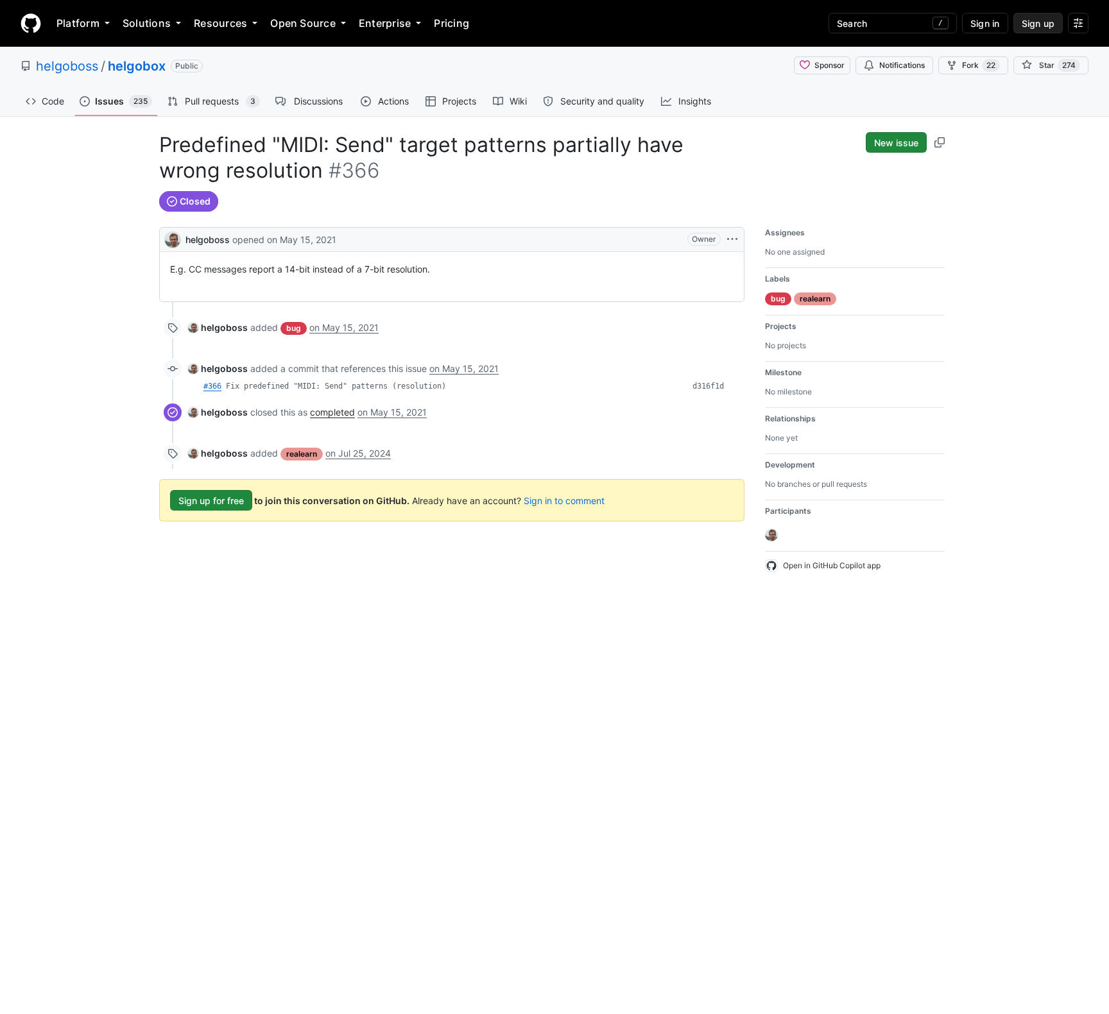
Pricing (451, 23)
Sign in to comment (564, 500)
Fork (978, 65)
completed (332, 412)
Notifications (902, 65)
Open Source (303, 23)
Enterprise (385, 23)
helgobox (137, 66)
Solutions (147, 23)
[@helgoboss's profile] (172, 238)
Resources (220, 23)
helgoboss (67, 66)
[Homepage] (31, 23)
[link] (218, 327)
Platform (77, 23)
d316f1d (708, 386)
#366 (212, 386)
